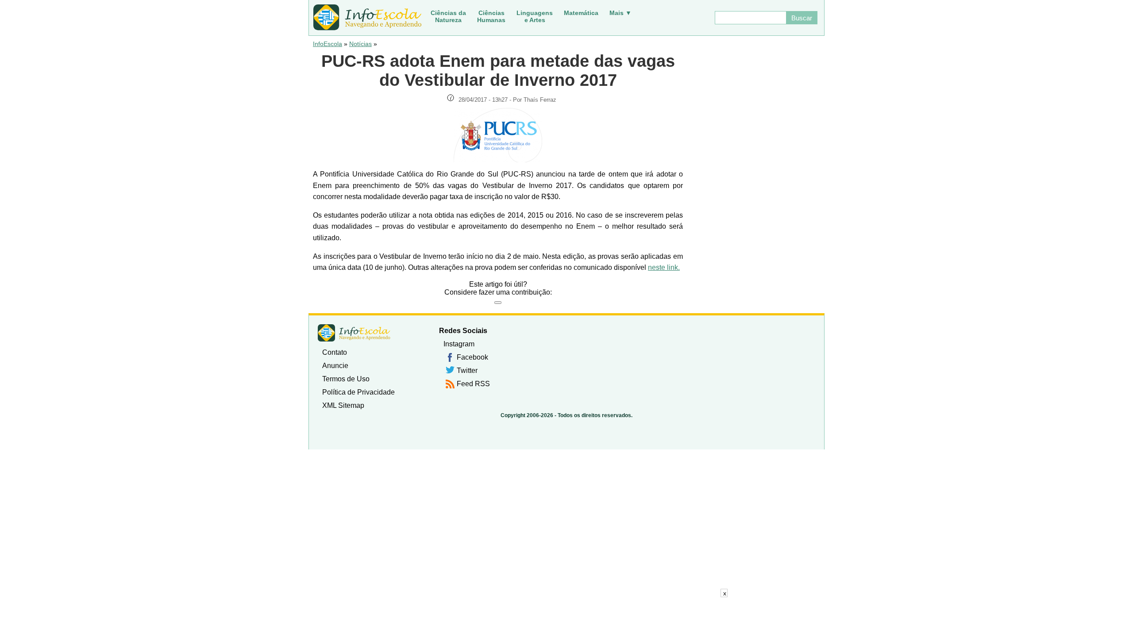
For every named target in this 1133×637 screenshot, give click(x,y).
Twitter (467, 370)
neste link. (664, 267)
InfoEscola (327, 43)
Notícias (360, 43)
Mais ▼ (620, 12)
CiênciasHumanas (491, 16)
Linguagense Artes (534, 16)
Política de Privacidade (358, 392)
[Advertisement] (566, 617)
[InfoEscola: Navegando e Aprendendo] (367, 17)
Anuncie (335, 365)
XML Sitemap (343, 405)
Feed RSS (473, 384)
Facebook (472, 357)
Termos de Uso (346, 379)
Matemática (581, 12)
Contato (334, 352)
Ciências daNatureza (448, 16)
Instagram (458, 344)
